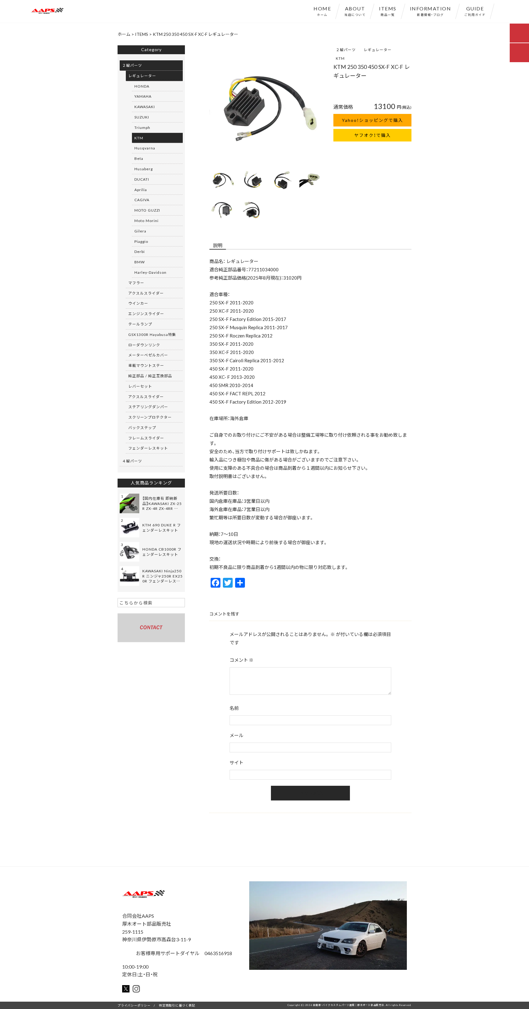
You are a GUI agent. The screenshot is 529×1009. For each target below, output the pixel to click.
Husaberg (143, 168)
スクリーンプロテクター (150, 417)
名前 (234, 708)
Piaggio (141, 241)
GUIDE (475, 11)
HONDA (141, 86)
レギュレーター (378, 49)
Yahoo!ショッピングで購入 (372, 120)
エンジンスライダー (146, 313)
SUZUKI (141, 117)
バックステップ (142, 427)
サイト (236, 762)
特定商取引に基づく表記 (177, 1005)
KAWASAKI (144, 106)
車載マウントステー (146, 365)
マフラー (136, 282)
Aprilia (140, 189)
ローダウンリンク (144, 345)
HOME (322, 11)
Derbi (139, 251)
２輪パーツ (346, 49)
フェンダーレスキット (148, 448)
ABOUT (355, 11)
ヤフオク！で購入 (372, 135)
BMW (139, 262)
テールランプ (140, 324)
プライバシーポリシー (134, 1005)
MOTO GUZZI (147, 210)
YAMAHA (143, 96)
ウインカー (138, 303)
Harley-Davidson (150, 272)
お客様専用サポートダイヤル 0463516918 (183, 953)
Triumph (142, 127)
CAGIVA (141, 199)
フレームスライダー (146, 438)
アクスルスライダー (146, 293)
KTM (340, 58)
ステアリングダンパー (148, 406)
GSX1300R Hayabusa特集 (152, 334)
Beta (138, 158)
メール (236, 735)
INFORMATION (430, 11)
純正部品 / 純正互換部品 (150, 375)
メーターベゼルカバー (148, 355)
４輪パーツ (132, 461)
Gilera (140, 231)
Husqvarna (144, 148)
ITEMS (387, 11)
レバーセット (140, 386)
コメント (241, 660)
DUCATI (141, 179)
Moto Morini (146, 220)
